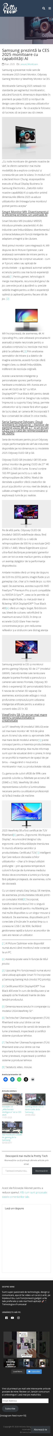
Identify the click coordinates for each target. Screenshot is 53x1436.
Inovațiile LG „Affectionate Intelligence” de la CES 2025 (11, 1110)
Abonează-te (41, 1170)
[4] (7, 608)
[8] (24, 899)
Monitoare (32, 64)
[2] (7, 298)
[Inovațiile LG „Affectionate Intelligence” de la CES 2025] (12, 1099)
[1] (11, 276)
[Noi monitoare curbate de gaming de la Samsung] (12, 1127)
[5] (39, 740)
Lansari (23, 64)
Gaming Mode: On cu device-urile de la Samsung (34, 1109)
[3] (25, 351)
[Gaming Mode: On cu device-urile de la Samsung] (35, 1099)
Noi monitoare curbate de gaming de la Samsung (12, 1137)
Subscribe (10, 1408)
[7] (37, 852)
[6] (14, 834)
